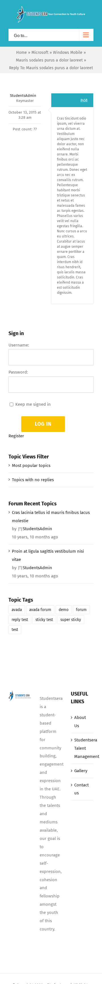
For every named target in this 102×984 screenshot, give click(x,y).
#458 (84, 100)
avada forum (40, 609)
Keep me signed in (33, 404)
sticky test (44, 619)
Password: (18, 372)
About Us (80, 721)
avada (17, 609)
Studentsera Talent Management (82, 748)
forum (81, 609)
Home (21, 52)
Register (16, 435)
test (15, 629)
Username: (18, 345)
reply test (20, 619)
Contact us (81, 789)
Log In (43, 424)
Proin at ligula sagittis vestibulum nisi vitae (48, 555)
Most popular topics (31, 465)
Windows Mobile (67, 52)
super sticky (70, 619)
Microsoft (39, 52)
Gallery (80, 770)
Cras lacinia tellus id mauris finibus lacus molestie (51, 516)
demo (64, 609)
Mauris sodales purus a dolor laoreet (49, 60)
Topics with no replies (33, 479)
